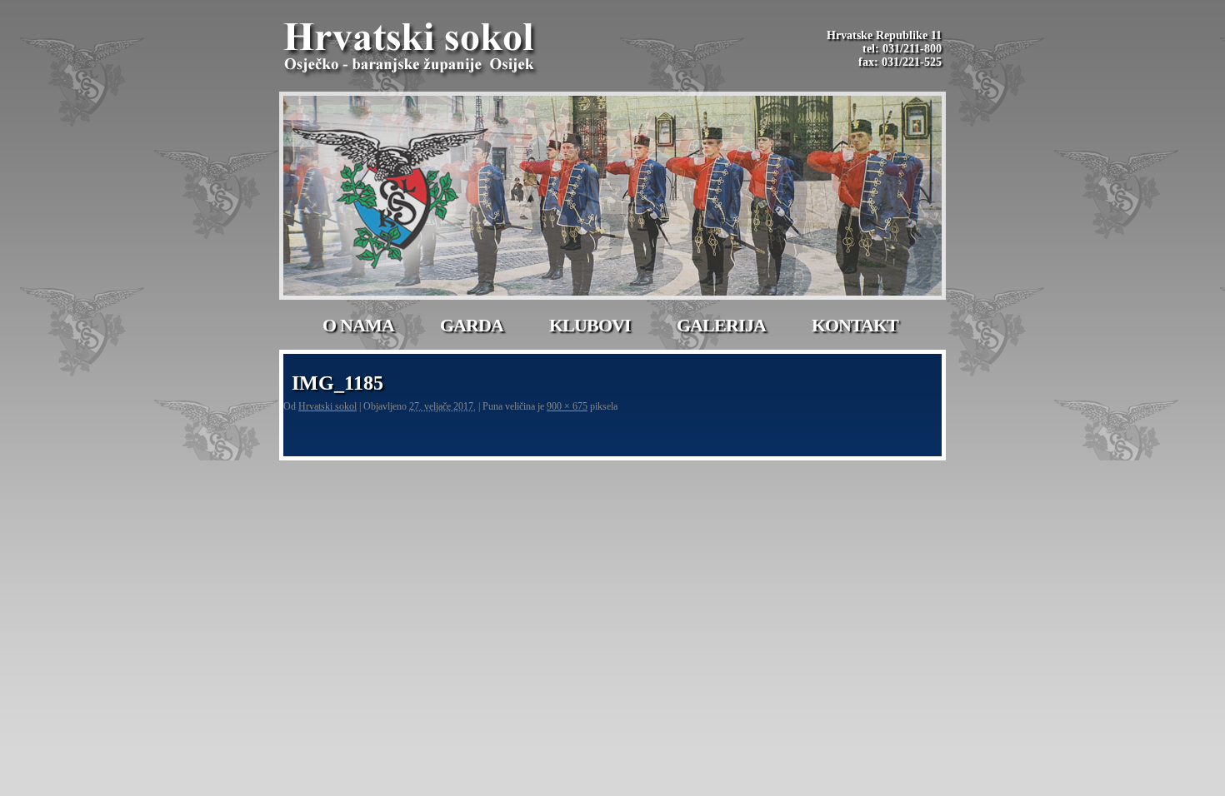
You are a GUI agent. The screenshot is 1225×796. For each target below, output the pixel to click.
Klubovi (590, 325)
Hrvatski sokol (327, 406)
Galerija (721, 325)
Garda (471, 325)
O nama (358, 325)
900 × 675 (567, 406)
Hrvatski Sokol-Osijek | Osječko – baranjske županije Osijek (411, 50)
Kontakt (855, 325)
